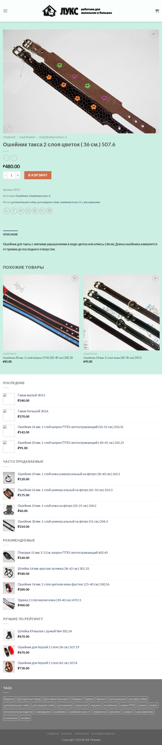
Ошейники (27, 137)
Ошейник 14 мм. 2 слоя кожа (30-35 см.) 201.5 (113, 357)
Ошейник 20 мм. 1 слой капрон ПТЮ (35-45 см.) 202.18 (38, 357)
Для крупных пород (29, 698)
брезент (101, 698)
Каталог (67, 733)
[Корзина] (157, 11)
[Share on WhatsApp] (6, 211)
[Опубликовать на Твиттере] (21, 211)
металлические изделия (18, 711)
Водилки (9, 698)
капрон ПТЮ (128, 705)
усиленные (10, 718)
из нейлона (110, 705)
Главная (9, 137)
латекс (153, 705)
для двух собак (138, 698)
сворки (127, 711)
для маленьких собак (23, 202)
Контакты (82, 733)
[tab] (10, 234)
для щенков (65, 705)
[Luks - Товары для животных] (81, 11)
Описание (10, 234)
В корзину (37, 175)
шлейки (25, 718)
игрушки (96, 705)
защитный (81, 705)
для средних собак (48, 202)
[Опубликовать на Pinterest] (35, 211)
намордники (43, 711)
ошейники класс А (70, 202)
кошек (142, 705)
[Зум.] (8, 128)
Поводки (76, 698)
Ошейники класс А (53, 137)
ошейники (60, 711)
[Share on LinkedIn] (49, 211)
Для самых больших (56, 698)
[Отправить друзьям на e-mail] (28, 211)
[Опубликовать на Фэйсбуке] (13, 211)
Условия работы (103, 733)
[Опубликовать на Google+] (42, 211)
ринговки (114, 711)
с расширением (91, 202)
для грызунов (117, 698)
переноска (100, 711)
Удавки (89, 698)
